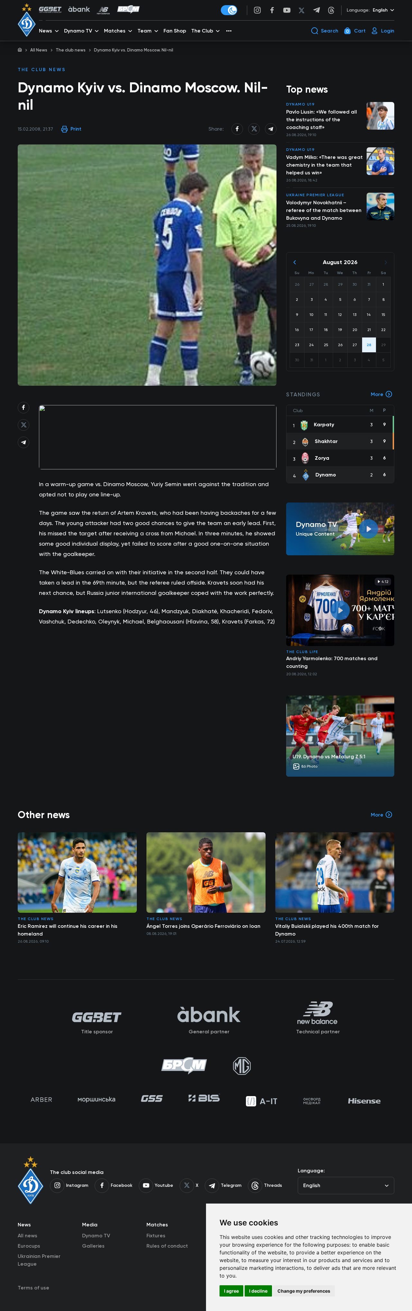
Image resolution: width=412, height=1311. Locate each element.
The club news (71, 50)
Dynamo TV (96, 1236)
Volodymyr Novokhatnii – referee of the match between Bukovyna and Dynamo (323, 210)
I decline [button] (258, 1291)
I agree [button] (231, 1291)
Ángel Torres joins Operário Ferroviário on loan (203, 926)
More (377, 394)
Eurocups (29, 1246)
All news (27, 1236)
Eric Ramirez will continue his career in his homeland (67, 930)
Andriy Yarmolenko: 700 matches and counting (332, 662)
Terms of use (33, 1288)
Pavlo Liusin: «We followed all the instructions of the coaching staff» (321, 119)
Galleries (93, 1246)
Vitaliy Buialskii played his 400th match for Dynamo (327, 930)
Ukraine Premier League (315, 195)
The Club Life (302, 652)
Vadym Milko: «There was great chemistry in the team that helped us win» (324, 165)
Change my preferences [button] (303, 1291)
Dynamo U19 (300, 104)
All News (38, 50)
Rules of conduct (167, 1246)
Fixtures (155, 1236)
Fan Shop (175, 31)
